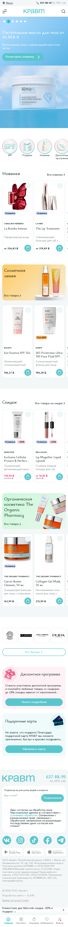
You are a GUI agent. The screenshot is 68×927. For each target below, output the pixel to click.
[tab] (4, 21)
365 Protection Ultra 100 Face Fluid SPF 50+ (49, 355)
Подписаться (52, 798)
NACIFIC (8, 348)
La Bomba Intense (15, 229)
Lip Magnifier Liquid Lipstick (48, 459)
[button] (9, 149)
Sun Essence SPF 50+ (17, 353)
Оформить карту (34, 749)
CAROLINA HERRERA (14, 224)
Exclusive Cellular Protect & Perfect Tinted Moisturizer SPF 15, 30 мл (15, 459)
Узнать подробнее (34, 702)
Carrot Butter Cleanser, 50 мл (14, 583)
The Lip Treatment (48, 229)
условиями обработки (23, 815)
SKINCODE (9, 452)
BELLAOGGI (41, 452)
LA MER (39, 224)
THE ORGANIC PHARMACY (16, 576)
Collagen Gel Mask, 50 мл (48, 583)
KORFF (39, 348)
